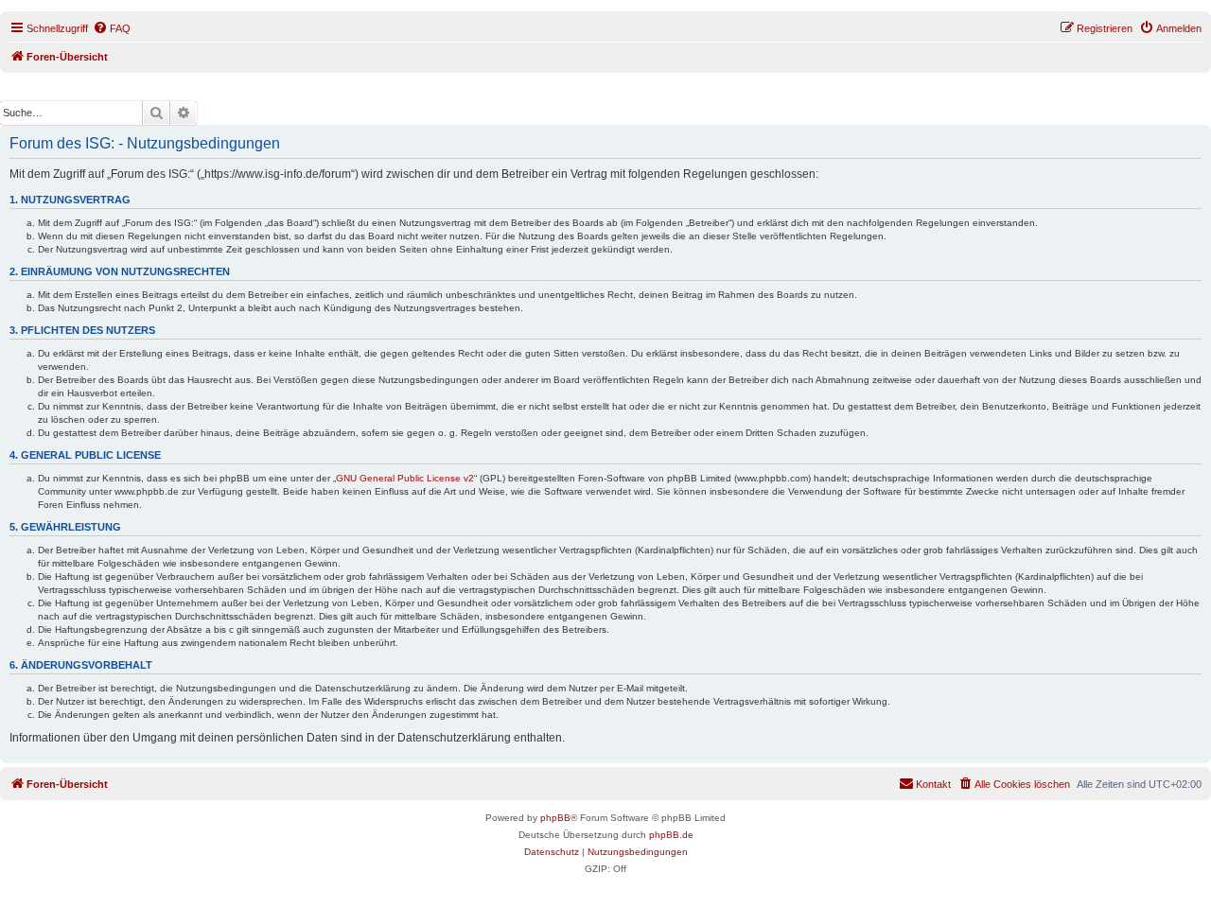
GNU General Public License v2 (405, 478)
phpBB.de (671, 834)
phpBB (555, 817)
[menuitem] (112, 28)
